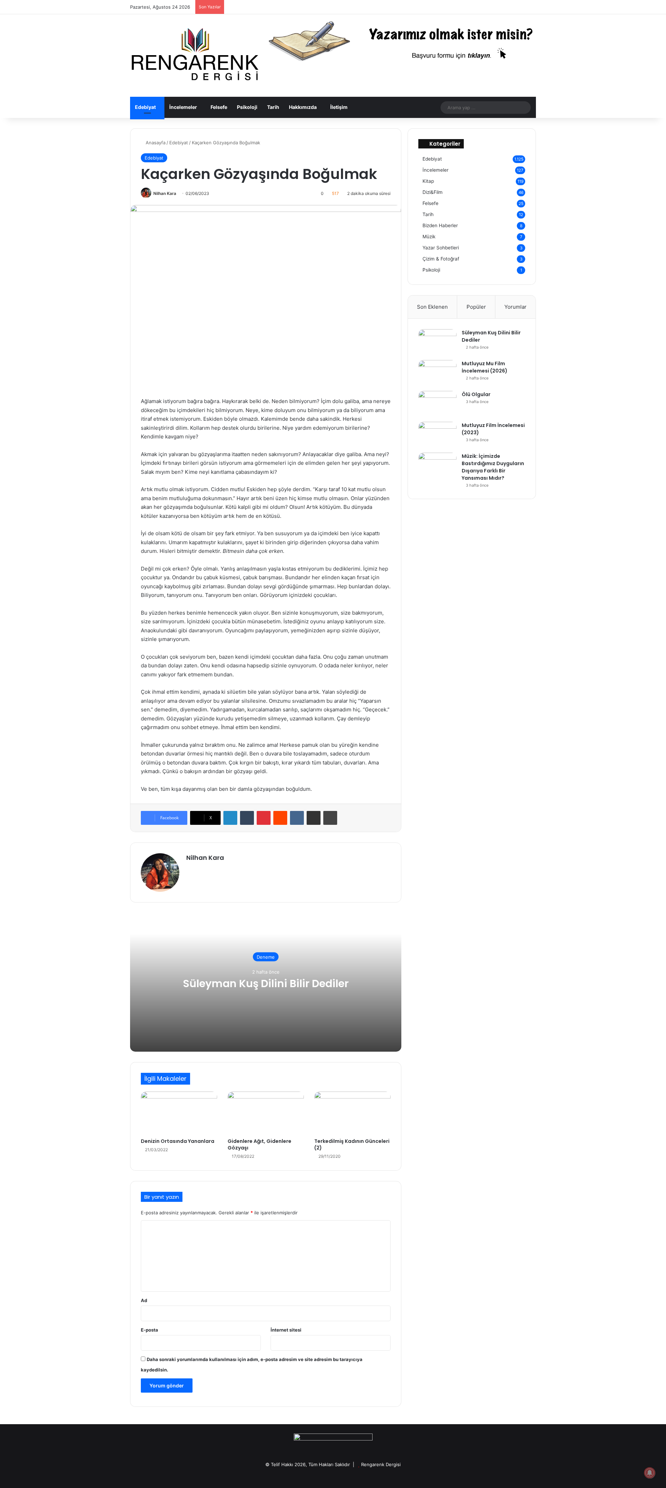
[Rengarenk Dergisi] (194, 55)
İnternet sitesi (286, 1330)
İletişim (339, 107)
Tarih (273, 107)
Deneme (266, 956)
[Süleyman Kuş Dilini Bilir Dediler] (437, 342)
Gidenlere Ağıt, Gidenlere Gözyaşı (259, 1144)
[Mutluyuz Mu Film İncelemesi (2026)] (437, 373)
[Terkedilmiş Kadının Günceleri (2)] (352, 1113)
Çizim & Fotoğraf (440, 259)
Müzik (428, 236)
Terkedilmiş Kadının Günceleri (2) (352, 1144)
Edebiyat (145, 107)
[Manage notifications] (649, 1472)
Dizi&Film (432, 192)
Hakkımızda (303, 107)
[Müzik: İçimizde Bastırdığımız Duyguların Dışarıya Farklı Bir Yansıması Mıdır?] (437, 466)
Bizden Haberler (440, 225)
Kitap (428, 181)
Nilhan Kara (164, 193)
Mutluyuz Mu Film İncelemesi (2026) (484, 367)
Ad (144, 1300)
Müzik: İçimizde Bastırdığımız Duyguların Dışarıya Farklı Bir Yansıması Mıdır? (493, 467)
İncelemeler (183, 107)
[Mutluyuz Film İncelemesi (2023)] (437, 435)
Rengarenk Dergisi (381, 1464)
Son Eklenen (432, 306)
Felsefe (219, 107)
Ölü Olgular (476, 394)
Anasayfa (154, 142)
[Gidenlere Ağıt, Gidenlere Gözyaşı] (266, 1113)
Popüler (476, 306)
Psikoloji (247, 107)
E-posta (149, 1330)
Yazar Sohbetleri (440, 247)
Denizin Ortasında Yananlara (177, 1141)
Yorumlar (515, 306)
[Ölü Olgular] (437, 404)
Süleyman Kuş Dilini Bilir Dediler (266, 983)
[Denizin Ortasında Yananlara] (179, 1113)
